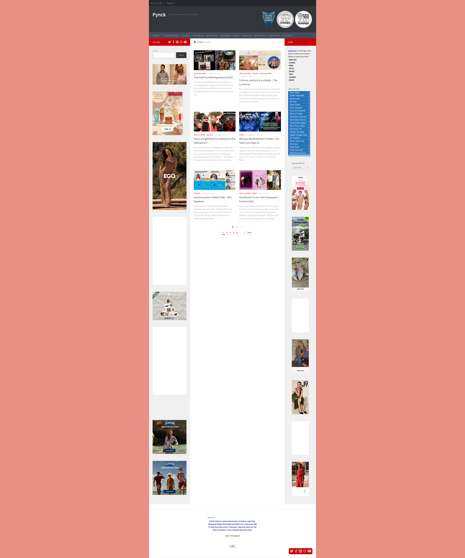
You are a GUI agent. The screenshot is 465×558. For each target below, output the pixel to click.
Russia (291, 71)
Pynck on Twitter (296, 114)
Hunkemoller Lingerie (297, 123)
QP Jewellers (294, 138)
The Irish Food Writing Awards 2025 (213, 77)
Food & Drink (225, 35)
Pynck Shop (287, 35)
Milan (291, 65)
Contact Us (246, 35)
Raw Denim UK (295, 129)
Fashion (155, 35)
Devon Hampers (295, 108)
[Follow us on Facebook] (173, 42)
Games (241, 135)
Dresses (210, 135)
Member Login (156, 3)
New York (293, 59)
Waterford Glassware (297, 153)
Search (155, 51)
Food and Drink (200, 73)
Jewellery (186, 35)
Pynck (159, 14)
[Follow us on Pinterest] (177, 42)
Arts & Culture (212, 35)
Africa (291, 68)
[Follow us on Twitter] (169, 42)
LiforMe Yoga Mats (296, 95)
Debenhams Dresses (297, 120)
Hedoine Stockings (296, 132)
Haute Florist (294, 147)
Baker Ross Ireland (297, 126)
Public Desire (294, 105)
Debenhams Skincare (298, 117)
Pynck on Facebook (297, 111)
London (292, 62)
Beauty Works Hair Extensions (296, 142)
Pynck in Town (259, 35)
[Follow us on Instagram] (181, 42)
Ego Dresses (294, 99)
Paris (291, 74)
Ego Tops (293, 102)
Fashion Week (274, 35)
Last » (249, 232)
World (291, 80)
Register (170, 3)
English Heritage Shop (298, 135)
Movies (236, 35)
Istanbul (292, 77)
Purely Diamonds (296, 150)
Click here (292, 51)
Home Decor (198, 35)
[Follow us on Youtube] (185, 42)
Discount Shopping (171, 35)
